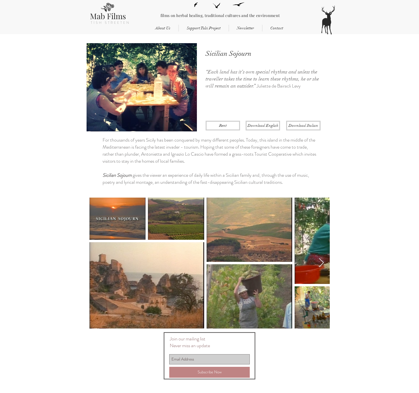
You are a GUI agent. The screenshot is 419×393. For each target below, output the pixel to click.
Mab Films (108, 16)
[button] (223, 125)
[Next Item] (321, 263)
